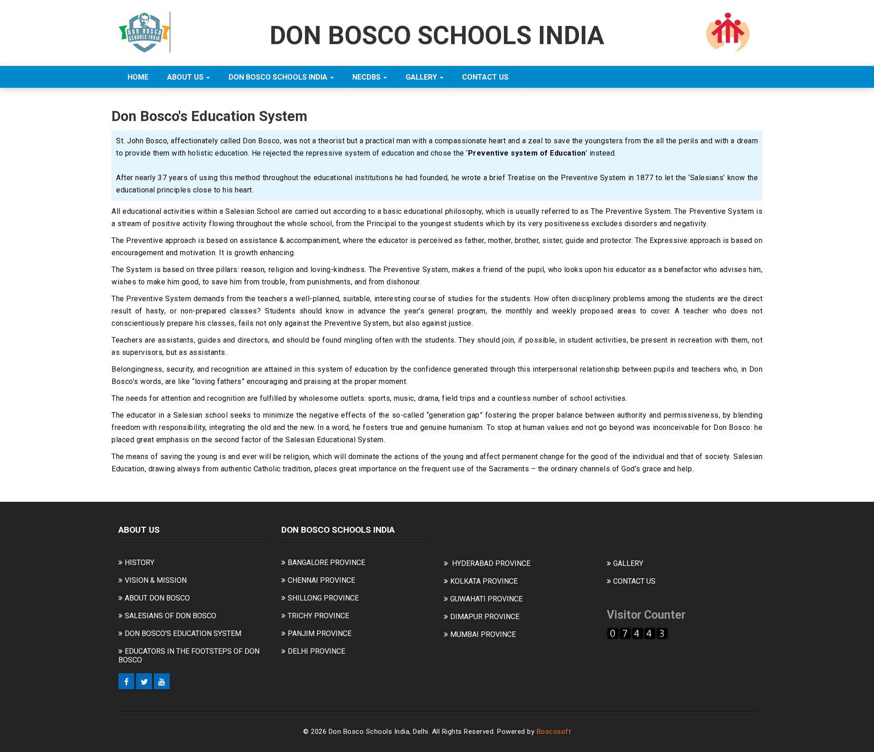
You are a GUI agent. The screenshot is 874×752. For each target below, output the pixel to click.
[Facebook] (126, 681)
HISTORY (139, 562)
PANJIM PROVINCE (319, 633)
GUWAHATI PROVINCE (486, 599)
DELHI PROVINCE (316, 651)
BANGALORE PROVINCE (326, 562)
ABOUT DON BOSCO (157, 598)
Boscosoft (554, 731)
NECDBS (367, 77)
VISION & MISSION (156, 580)
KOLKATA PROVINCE (484, 581)
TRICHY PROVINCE (318, 615)
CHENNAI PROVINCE (321, 580)
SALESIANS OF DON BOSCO (170, 615)
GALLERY (422, 77)
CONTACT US (485, 77)
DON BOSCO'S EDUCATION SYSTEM (183, 633)
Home (137, 77)
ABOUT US (186, 77)
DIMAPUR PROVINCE (484, 616)
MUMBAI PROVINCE (483, 634)
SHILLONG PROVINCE (323, 598)
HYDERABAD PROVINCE (491, 563)
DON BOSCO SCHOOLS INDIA (279, 77)
